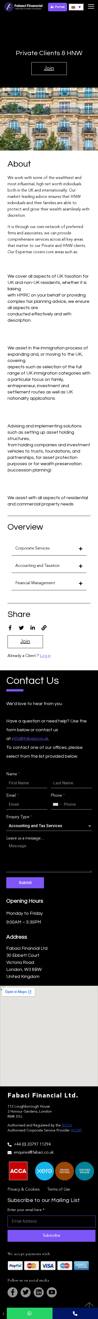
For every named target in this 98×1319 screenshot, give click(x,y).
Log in (45, 656)
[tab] (49, 548)
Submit (25, 882)
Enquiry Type (19, 817)
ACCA (67, 1125)
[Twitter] (26, 1292)
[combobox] (57, 804)
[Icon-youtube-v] (52, 1292)
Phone (58, 796)
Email (12, 796)
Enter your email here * (26, 1210)
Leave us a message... (25, 838)
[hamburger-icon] (91, 7)
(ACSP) (76, 1130)
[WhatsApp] (29, 1313)
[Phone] (75, 1313)
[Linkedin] (39, 1292)
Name (13, 774)
